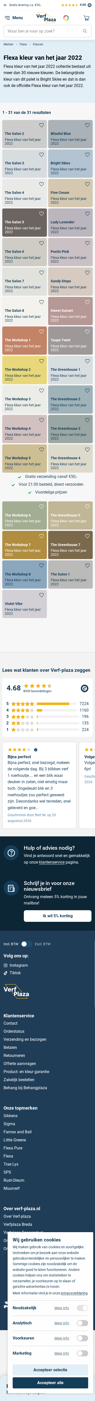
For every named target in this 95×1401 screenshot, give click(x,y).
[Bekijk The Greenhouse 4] (70, 458)
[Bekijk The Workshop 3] (24, 399)
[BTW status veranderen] (26, 944)
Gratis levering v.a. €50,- (25, 5)
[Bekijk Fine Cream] (70, 193)
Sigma (9, 1123)
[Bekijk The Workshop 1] (24, 340)
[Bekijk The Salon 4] (24, 193)
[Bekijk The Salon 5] (24, 222)
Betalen (10, 1047)
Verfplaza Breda (18, 1224)
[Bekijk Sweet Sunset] (70, 311)
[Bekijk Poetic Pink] (70, 252)
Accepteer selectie (50, 1369)
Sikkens (10, 1115)
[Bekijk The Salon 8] (24, 311)
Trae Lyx (11, 1164)
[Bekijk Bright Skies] (70, 163)
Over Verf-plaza (17, 1216)
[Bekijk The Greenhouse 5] (70, 515)
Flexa (8, 1156)
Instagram (19, 965)
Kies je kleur (66, 18)
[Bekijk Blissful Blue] (70, 134)
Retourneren (14, 1055)
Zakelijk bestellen (19, 1080)
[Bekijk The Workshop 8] (24, 574)
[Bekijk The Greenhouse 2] (70, 399)
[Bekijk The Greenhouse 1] (70, 370)
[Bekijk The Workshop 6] (24, 515)
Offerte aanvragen (20, 1063)
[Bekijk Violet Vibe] (24, 604)
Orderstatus (14, 1031)
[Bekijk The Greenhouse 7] (70, 545)
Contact (10, 1023)
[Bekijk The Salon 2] (24, 134)
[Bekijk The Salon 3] (24, 163)
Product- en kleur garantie (26, 1072)
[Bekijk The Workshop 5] (24, 458)
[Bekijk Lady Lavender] (70, 222)
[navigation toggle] (7, 18)
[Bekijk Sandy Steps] (70, 281)
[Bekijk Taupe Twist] (70, 340)
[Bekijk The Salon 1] (70, 574)
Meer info (61, 1308)
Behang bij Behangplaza (25, 1088)
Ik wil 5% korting (58, 915)
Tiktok (15, 973)
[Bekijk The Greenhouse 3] (70, 429)
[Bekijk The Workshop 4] (24, 429)
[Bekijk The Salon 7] (24, 281)
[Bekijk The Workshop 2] (24, 370)
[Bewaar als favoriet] (41, 125)
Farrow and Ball (18, 1132)
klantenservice (52, 862)
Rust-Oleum (14, 1180)
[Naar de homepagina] (46, 17)
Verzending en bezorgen (25, 1039)
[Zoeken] (85, 31)
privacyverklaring (74, 1293)
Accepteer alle (50, 1382)
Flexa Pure (13, 1148)
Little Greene (15, 1140)
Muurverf (12, 1188)
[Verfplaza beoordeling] (47, 688)
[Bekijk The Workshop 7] (24, 545)
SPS (7, 1172)
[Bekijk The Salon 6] (24, 252)
